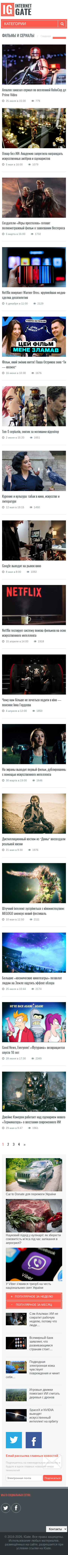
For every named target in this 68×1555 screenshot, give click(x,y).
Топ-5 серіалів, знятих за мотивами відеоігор (30, 431)
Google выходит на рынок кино (21, 565)
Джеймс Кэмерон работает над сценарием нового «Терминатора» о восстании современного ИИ (33, 1119)
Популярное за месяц (34, 1304)
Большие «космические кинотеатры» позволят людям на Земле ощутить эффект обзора (32, 980)
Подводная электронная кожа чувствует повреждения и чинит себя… (33, 1369)
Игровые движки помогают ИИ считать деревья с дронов (44, 1393)
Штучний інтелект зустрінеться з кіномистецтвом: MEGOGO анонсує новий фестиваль (33, 911)
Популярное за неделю (34, 1296)
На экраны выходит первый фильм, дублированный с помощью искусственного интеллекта (35, 772)
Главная (46, 36)
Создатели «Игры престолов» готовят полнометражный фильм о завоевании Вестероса (33, 225)
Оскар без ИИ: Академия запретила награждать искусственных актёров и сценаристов (32, 156)
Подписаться (53, 1478)
